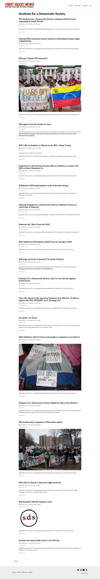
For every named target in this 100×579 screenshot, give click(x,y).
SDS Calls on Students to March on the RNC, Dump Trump (45, 145)
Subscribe (78, 5)
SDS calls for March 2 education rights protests (40, 482)
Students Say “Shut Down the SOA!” (34, 224)
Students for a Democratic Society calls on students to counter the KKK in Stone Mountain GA (48, 167)
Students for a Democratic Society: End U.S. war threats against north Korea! (47, 279)
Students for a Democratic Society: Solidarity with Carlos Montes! (48, 403)
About (71, 5)
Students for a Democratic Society (30, 24)
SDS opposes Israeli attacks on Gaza (35, 124)
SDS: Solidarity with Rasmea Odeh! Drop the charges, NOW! (45, 242)
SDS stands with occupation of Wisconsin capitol (40, 422)
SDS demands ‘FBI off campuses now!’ (35, 502)
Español (85, 5)
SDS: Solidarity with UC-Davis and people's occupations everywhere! (49, 337)
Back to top (84, 573)
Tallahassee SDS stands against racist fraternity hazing (43, 185)
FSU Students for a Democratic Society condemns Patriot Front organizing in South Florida (47, 20)
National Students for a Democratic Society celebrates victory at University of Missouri (47, 206)
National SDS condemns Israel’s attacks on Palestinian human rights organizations (49, 40)
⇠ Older (15, 561)
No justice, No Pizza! (28, 318)
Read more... (22, 32)
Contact (19, 572)
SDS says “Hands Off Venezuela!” (33, 58)
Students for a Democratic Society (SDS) (65, 393)
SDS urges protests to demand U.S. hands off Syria (41, 259)
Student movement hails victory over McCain (39, 540)
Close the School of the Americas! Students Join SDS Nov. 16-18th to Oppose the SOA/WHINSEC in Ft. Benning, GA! (49, 299)
